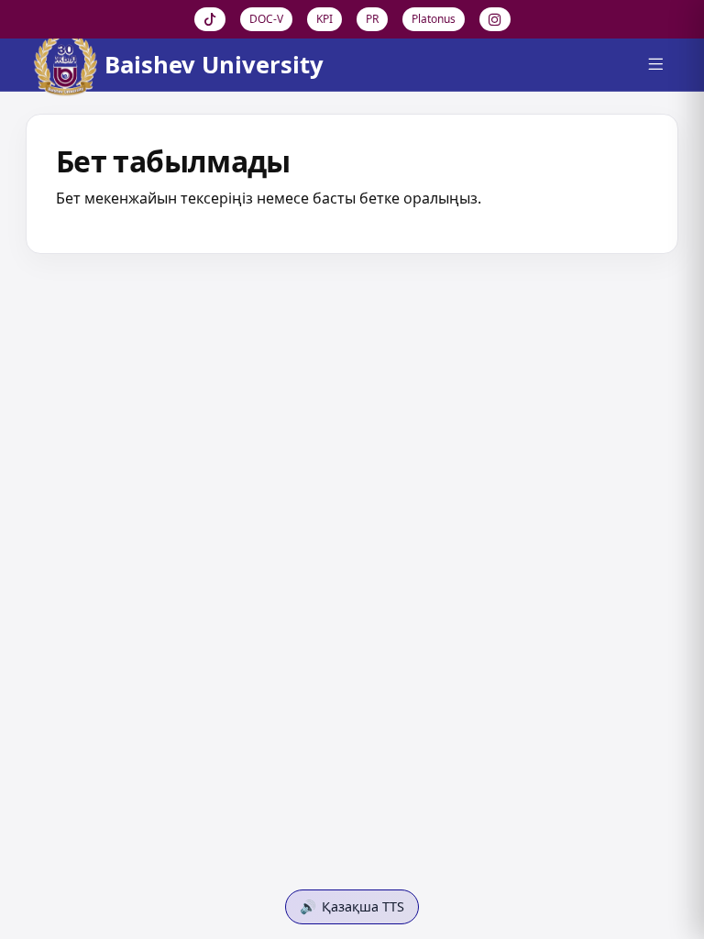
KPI (324, 19)
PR (372, 19)
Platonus (434, 19)
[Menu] (655, 65)
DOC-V (266, 19)
